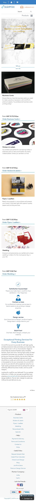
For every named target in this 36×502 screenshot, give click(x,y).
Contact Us (18, 444)
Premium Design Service (18, 468)
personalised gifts (12, 376)
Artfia (18, 475)
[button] (3, 41)
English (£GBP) (19, 410)
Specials (18, 432)
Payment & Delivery (18, 439)
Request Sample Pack (18, 454)
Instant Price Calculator (18, 457)
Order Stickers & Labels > (11, 171)
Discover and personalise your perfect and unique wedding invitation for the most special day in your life (17, 255)
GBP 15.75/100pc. (10, 116)
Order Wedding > (9, 274)
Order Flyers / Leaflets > (11, 222)
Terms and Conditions (18, 441)
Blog (4, 2)
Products (25, 15)
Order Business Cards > (11, 119)
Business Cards (8, 95)
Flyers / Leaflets (8, 199)
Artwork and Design (18, 460)
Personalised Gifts (18, 429)
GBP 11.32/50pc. (10, 220)
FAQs (18, 447)
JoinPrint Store (18, 465)
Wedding (5, 250)
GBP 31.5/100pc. (10, 168)
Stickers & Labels (8, 147)
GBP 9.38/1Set (9, 271)
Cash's (18, 478)
